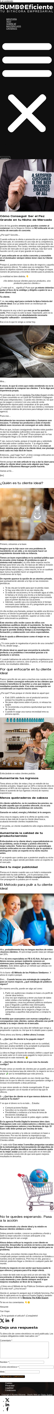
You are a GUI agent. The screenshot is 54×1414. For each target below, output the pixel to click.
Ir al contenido (6, 1)
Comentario (6, 1340)
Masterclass (13, 26)
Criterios (11, 28)
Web (2, 1372)
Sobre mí (11, 24)
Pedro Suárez (47, 1395)
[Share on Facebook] (12, 1322)
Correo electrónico (9, 1367)
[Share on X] (2, 1322)
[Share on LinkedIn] (7, 1322)
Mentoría (11, 19)
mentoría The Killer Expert (34, 395)
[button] (27, 86)
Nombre (4, 1362)
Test (8, 21)
